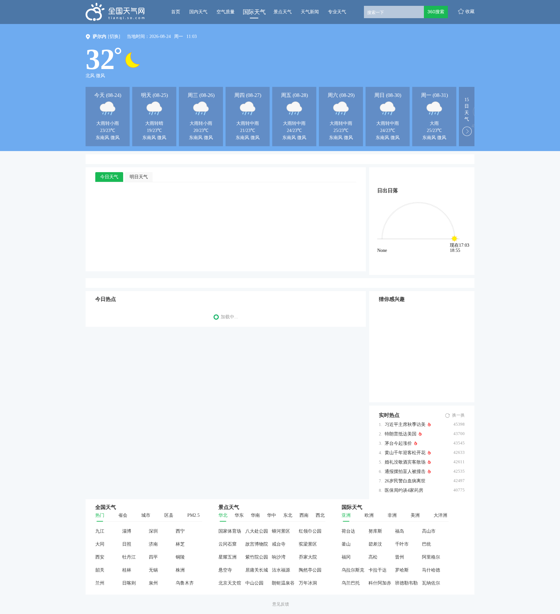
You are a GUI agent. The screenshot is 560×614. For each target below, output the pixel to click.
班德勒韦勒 (406, 583)
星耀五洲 (227, 557)
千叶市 (402, 544)
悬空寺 (225, 570)
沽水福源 (281, 570)
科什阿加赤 (379, 583)
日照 (126, 544)
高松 (373, 557)
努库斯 (375, 531)
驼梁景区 (308, 544)
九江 (99, 531)
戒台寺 (279, 544)
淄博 (126, 531)
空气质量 (225, 11)
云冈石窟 (227, 544)
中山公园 (254, 583)
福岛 (399, 531)
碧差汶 (375, 544)
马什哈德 (431, 570)
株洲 (180, 570)
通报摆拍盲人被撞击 (405, 471)
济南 (153, 544)
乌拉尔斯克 (353, 570)
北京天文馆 (229, 583)
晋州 (399, 557)
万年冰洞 (308, 583)
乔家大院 (308, 557)
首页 (175, 11)
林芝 (180, 544)
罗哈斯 (402, 570)
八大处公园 (256, 531)
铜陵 (180, 557)
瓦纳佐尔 (431, 583)
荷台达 (348, 531)
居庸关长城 (256, 570)
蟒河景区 (281, 531)
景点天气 (283, 11)
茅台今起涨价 (398, 443)
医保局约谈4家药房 (404, 490)
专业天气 (337, 11)
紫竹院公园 (256, 557)
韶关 (99, 570)
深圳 (153, 531)
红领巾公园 (310, 531)
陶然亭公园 (310, 570)
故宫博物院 (256, 544)
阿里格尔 (431, 557)
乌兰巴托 (351, 583)
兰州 (99, 583)
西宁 (180, 531)
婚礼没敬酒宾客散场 (405, 462)
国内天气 (198, 11)
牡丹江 (129, 557)
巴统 (426, 544)
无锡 (153, 570)
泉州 (153, 583)
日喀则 (129, 583)
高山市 (429, 531)
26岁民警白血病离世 (405, 480)
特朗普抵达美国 (400, 433)
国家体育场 (229, 531)
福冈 (346, 557)
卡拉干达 (377, 570)
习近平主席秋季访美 (405, 424)
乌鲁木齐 (185, 583)
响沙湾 (279, 557)
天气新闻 (310, 11)
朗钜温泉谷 (283, 583)
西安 (99, 557)
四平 (153, 557)
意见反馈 (280, 604)
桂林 (126, 570)
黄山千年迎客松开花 (405, 452)
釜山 (346, 544)
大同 (99, 544)
